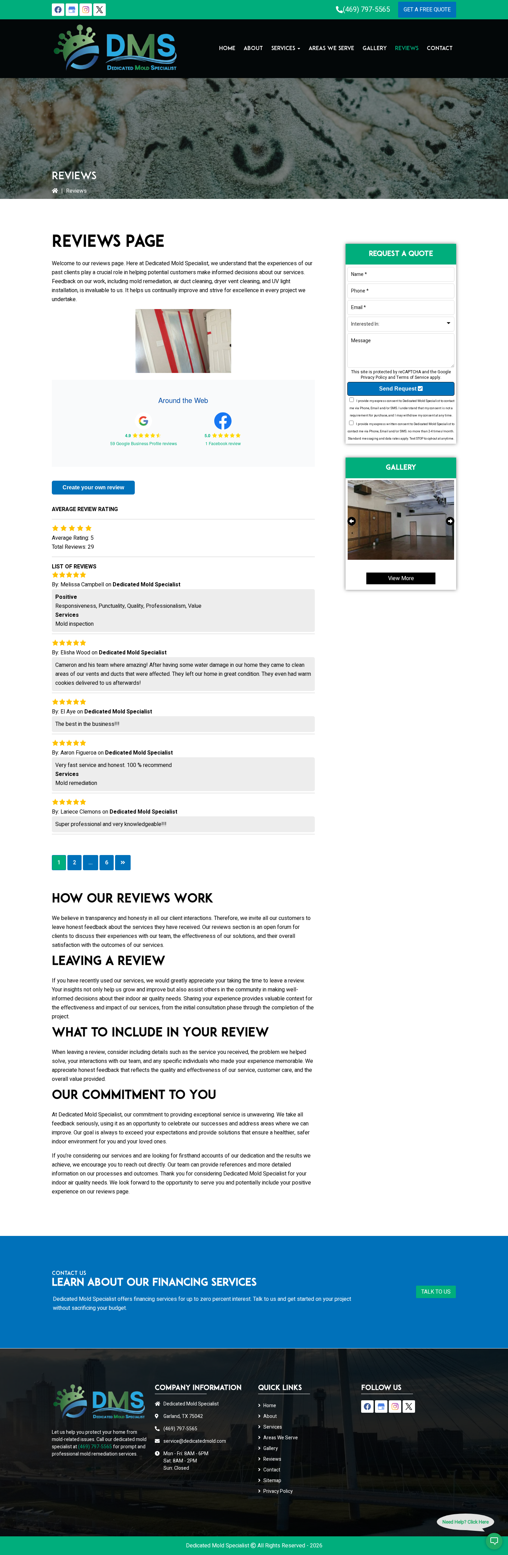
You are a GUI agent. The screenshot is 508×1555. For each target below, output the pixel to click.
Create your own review (93, 487)
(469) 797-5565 (366, 9)
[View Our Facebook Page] (58, 9)
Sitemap (272, 1480)
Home (269, 1405)
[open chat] (494, 1541)
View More (401, 578)
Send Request (398, 389)
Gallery (270, 1448)
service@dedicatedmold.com (194, 1441)
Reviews (272, 1459)
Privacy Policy (374, 377)
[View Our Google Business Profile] (72, 9)
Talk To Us (436, 1292)
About (270, 1416)
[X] (99, 9)
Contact (271, 1470)
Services (272, 1427)
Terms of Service (412, 377)
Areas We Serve (280, 1437)
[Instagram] (85, 9)
